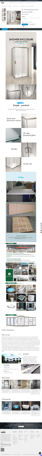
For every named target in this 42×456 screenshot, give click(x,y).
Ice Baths (14, 444)
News (24, 2)
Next (4, 21)
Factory (20, 436)
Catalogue (31, 2)
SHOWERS (9, 6)
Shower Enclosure (15, 6)
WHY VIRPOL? (20, 2)
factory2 (26, 439)
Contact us (21, 426)
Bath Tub (20, 438)
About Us (16, 2)
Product (13, 2)
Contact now (25, 24)
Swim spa (14, 436)
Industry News (32, 436)
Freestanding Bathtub (16, 441)
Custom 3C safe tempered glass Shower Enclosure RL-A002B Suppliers (32, 454)
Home (10, 2)
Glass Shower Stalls (21, 439)
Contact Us (27, 2)
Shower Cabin (15, 439)
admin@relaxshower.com (36, 0)
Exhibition (31, 438)
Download (37, 436)
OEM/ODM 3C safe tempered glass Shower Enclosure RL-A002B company (12, 338)
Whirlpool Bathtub (15, 438)
